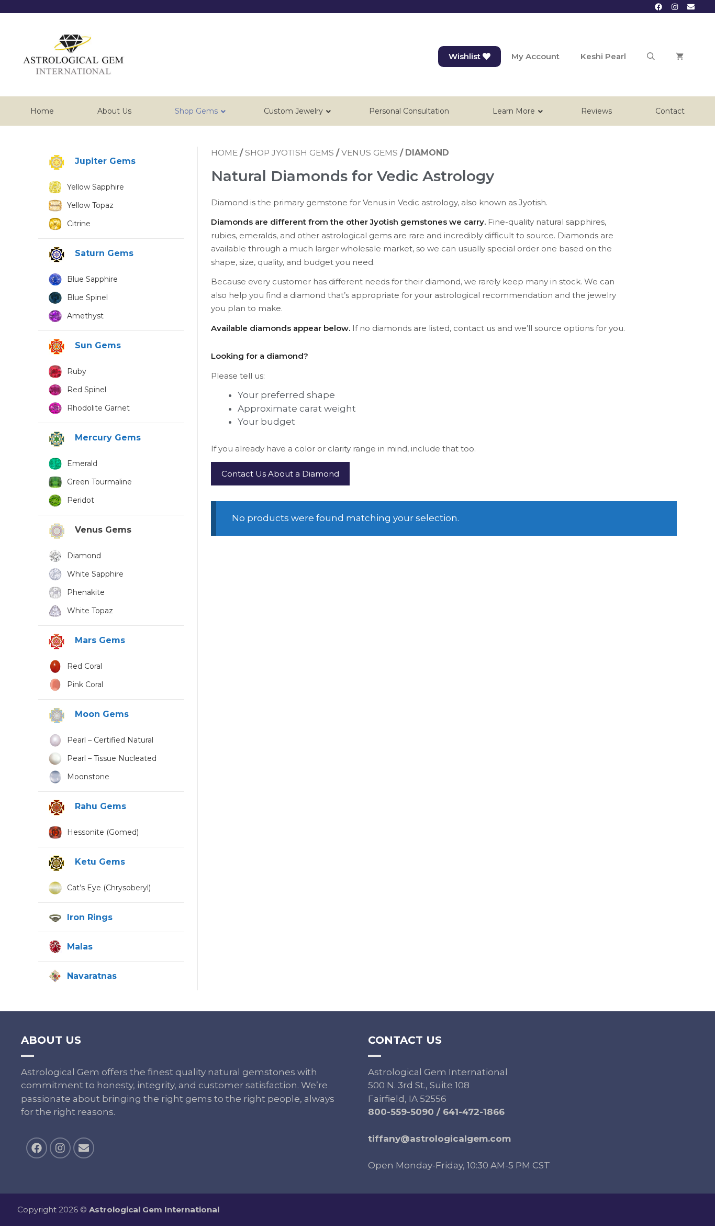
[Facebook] (658, 6)
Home (224, 153)
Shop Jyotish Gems (289, 153)
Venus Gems (369, 153)
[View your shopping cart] (679, 56)
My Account (535, 56)
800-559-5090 (401, 1112)
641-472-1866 (474, 1112)
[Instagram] (675, 6)
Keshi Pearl (603, 56)
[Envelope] (691, 6)
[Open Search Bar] (650, 56)
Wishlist (466, 56)
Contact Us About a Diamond (280, 474)
